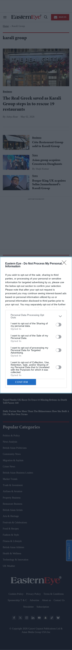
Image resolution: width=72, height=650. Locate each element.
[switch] (58, 324)
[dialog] (36, 325)
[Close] (65, 263)
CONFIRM (21, 382)
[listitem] (36, 316)
